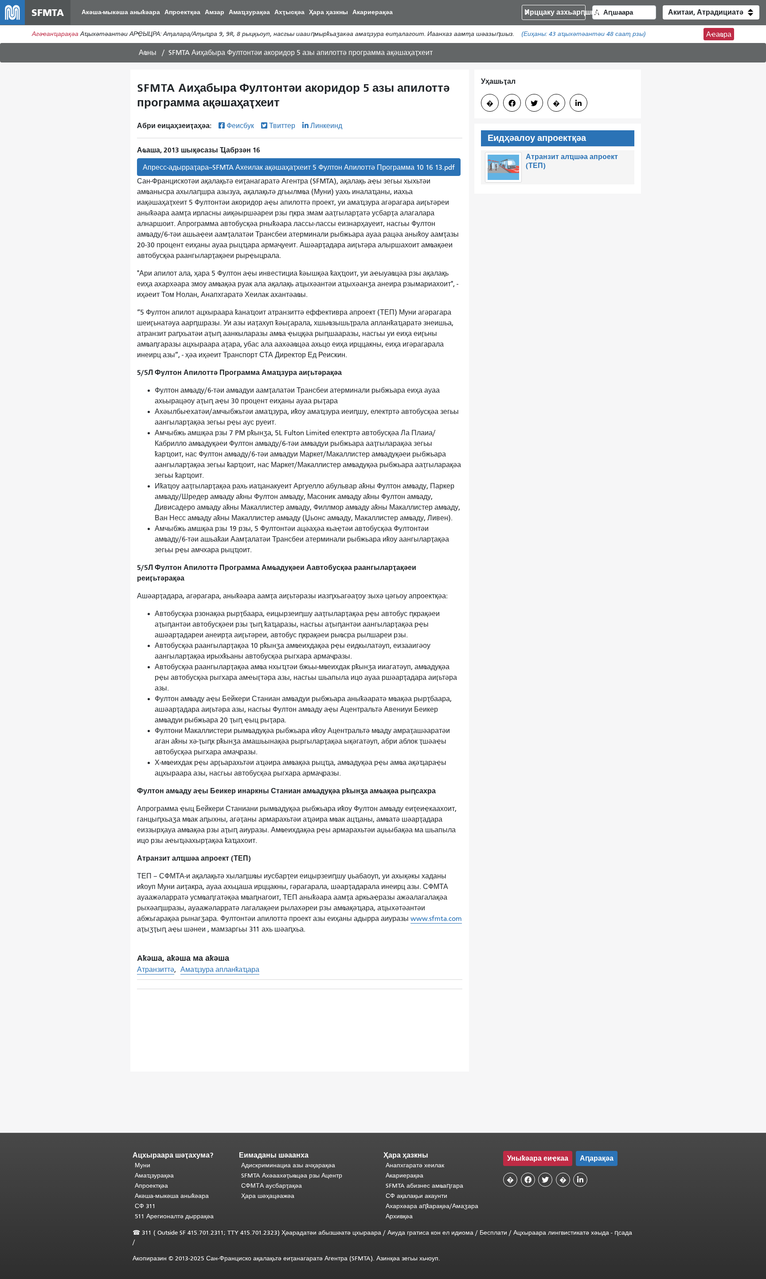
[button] (711, 12)
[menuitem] (120, 12)
